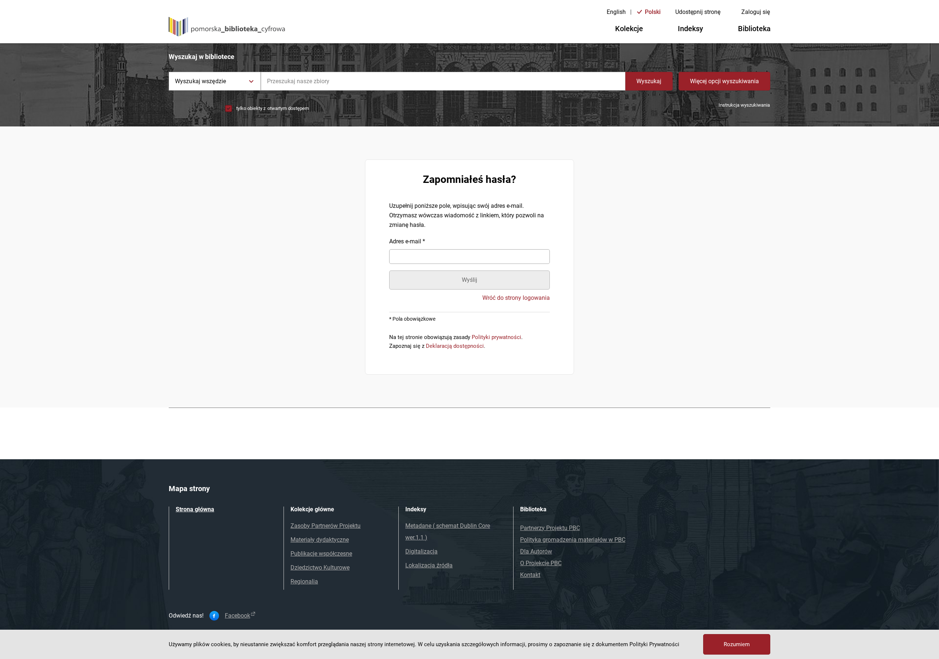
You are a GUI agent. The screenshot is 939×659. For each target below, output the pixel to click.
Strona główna (195, 509)
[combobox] (443, 81)
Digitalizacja (421, 551)
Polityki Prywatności (654, 644)
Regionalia (304, 581)
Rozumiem (737, 644)
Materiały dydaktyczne (320, 539)
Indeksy (690, 28)
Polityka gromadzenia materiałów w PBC (572, 539)
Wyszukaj (648, 81)
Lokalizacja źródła (429, 565)
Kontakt (530, 574)
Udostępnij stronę (697, 11)
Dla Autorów (536, 551)
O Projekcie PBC (541, 563)
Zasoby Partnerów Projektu (326, 525)
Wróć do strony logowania (516, 298)
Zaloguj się (755, 11)
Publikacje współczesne (321, 553)
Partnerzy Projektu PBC (550, 527)
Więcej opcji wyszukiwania (724, 81)
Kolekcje (629, 28)
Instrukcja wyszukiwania (744, 105)
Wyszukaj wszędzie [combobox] (200, 81)
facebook (237, 616)
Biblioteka (754, 28)
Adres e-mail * (407, 241)
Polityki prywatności (496, 337)
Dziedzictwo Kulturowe (320, 567)
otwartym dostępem (288, 108)
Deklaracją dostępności (455, 346)
